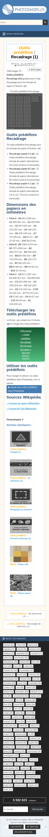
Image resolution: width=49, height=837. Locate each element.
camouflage (26, 670)
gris (18, 709)
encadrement (21, 696)
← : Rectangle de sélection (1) (23, 625)
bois (7, 666)
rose (33, 760)
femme (8, 700)
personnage (34, 751)
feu (19, 700)
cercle (22, 675)
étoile (8, 789)
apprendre (22, 653)
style (8, 772)
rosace (22, 760)
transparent (33, 777)
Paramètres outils (25, 65)
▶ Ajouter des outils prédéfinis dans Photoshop (22, 389)
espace (35, 696)
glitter (31, 704)
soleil (25, 768)
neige (35, 726)
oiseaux (20, 734)
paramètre (22, 747)
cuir (20, 687)
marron (29, 717)
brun (17, 666)
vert (7, 781)
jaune (20, 713)
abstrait (9, 645)
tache (20, 772)
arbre (8, 658)
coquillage (35, 683)
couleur (8, 687)
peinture (20, 751)
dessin (30, 687)
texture (8, 777)
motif (31, 721)
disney (8, 692)
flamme (30, 700)
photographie (11, 755)
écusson (20, 785)
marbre (17, 717)
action (21, 645)
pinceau (9, 760)
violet (18, 781)
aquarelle (36, 653)
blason (24, 662)
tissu (20, 777)
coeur (22, 683)
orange (8, 738)
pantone (21, 743)
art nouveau (21, 658)
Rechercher (37, 809)
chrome (25, 679)
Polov (16, 64)
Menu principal (15, 34)
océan (8, 734)
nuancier (31, 730)
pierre (25, 755)
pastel (36, 747)
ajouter (32, 645)
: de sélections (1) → (26, 614)
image (8, 713)
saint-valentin (11, 768)
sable (29, 764)
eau (7, 696)
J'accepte (16, 827)
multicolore (10, 726)
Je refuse (33, 827)
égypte (33, 785)
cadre (28, 666)
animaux (35, 649)
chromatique (10, 679)
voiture (29, 781)
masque (9, 721)
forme (18, 704)
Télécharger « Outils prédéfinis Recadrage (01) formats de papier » (26, 344)
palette (8, 743)
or (31, 734)
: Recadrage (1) (24, 52)
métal (23, 726)
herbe (28, 709)
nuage (18, 730)
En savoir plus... (24, 832)
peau (8, 751)
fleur (7, 704)
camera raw (10, 670)
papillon (9, 747)
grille (7, 709)
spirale (36, 768)
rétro (18, 764)
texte (30, 772)
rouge (8, 764)
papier (33, 743)
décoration (22, 692)
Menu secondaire (16, 639)
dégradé (36, 692)
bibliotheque (10, 662)
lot (7, 717)
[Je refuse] (45, 826)
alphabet (9, 649)
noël (7, 730)
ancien (22, 649)
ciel (36, 679)
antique (8, 653)
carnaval (9, 675)
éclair (8, 785)
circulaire (9, 683)
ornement (21, 738)
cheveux (34, 675)
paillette (35, 738)
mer (20, 721)
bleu (35, 662)
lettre (30, 713)
